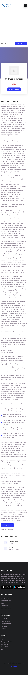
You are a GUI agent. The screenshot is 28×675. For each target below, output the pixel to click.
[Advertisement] (14, 24)
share (7, 525)
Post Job (4, 626)
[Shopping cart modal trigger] (2, 44)
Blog (2, 639)
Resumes (4, 628)
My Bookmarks (5, 621)
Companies (5, 598)
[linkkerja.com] (7, 6)
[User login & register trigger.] (5, 44)
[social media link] (14, 669)
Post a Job (20, 43)
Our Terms (4, 647)
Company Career (6, 642)
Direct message (14, 89)
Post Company (6, 624)
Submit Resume (6, 608)
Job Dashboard (6, 619)
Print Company (8, 529)
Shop (2, 649)
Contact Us (4, 644)
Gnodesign (14, 666)
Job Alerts (4, 606)
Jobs (2, 603)
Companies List (6, 601)
